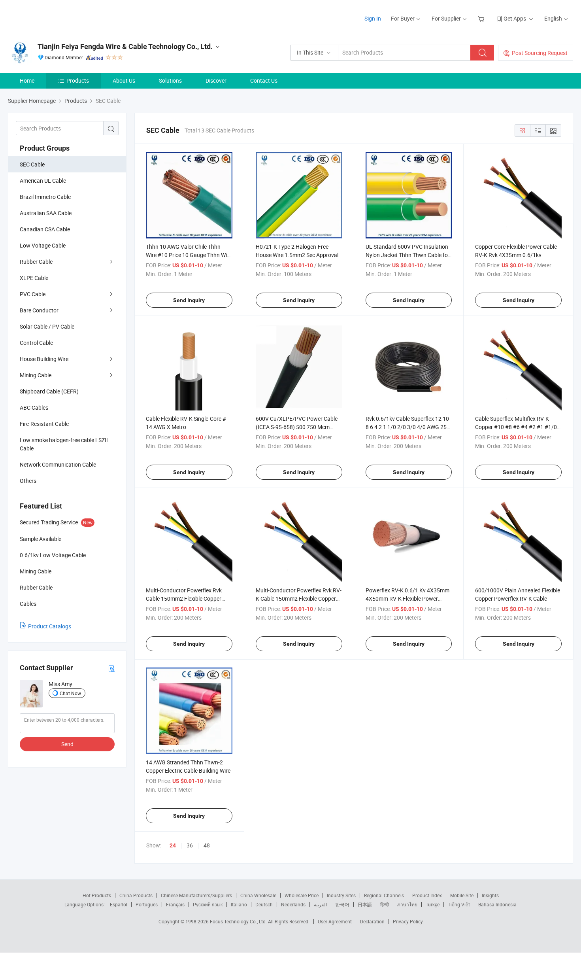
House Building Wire (44, 359)
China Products (136, 895)
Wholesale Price (302, 895)
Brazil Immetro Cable (45, 196)
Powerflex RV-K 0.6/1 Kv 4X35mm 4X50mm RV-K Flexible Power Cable (407, 598)
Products (77, 80)
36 (190, 845)
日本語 (365, 904)
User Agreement (335, 921)
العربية (320, 904)
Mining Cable (35, 375)
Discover (216, 80)
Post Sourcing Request (540, 53)
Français (175, 904)
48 (207, 845)
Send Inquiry (189, 300)
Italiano (239, 904)
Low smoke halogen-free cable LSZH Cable (64, 444)
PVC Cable (32, 294)
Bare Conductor (39, 310)
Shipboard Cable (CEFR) (49, 391)
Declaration (372, 921)
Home (27, 80)
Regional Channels (384, 895)
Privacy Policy (408, 921)
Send (67, 744)
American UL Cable (43, 180)
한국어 (342, 904)
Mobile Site (461, 895)
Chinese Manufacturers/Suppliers (196, 895)
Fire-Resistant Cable (44, 423)
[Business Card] (111, 668)
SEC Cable (32, 164)
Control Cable (36, 342)
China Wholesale (258, 895)
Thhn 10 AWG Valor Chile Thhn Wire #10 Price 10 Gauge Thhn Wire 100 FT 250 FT (189, 255)
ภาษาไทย (407, 904)
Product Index (427, 895)
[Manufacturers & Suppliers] (58, 15)
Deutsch (264, 904)
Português (147, 904)
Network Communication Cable (58, 464)
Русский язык (208, 904)
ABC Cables (34, 407)
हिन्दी (384, 904)
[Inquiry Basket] (482, 18)
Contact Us (263, 80)
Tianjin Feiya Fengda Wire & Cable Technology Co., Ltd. (125, 46)
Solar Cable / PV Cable (47, 326)
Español (118, 904)
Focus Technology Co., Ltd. (239, 921)
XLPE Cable (34, 278)
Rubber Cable (36, 261)
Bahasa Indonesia (497, 904)
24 (173, 845)
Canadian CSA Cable (45, 229)
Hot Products (97, 895)
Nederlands (293, 904)
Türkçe (433, 904)
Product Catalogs (49, 626)
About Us (124, 80)
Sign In (372, 18)
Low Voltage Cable (43, 245)
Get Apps (514, 18)
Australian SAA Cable (46, 213)
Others (28, 480)
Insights (490, 895)
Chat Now (70, 693)
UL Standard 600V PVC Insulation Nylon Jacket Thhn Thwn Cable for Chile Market (408, 255)
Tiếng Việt (459, 904)
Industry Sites (341, 895)
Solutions (170, 80)
